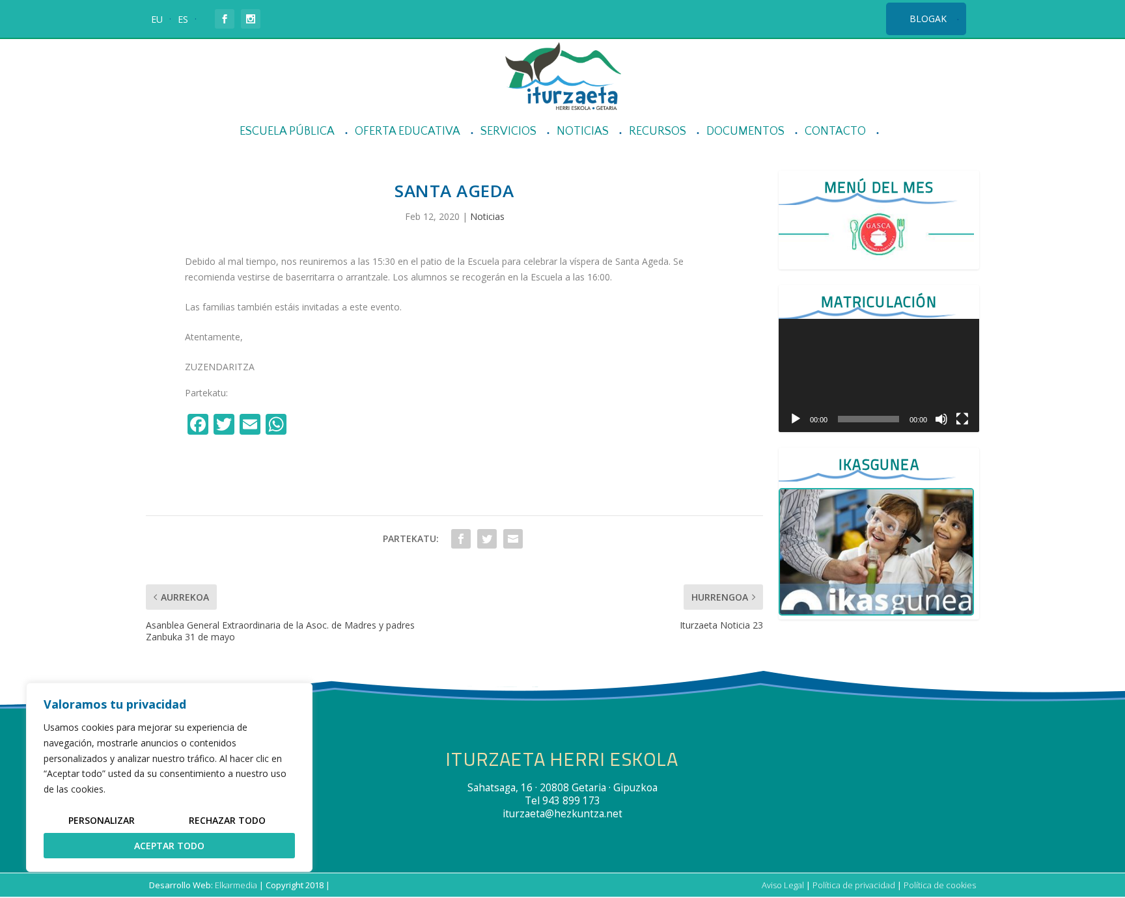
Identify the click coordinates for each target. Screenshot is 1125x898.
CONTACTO (835, 132)
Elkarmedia (236, 885)
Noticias (487, 216)
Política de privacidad (853, 885)
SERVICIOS (508, 132)
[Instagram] (304, 425)
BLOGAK (928, 18)
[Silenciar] (941, 419)
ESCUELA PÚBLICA (287, 132)
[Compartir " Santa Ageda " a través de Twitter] (487, 539)
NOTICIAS (583, 132)
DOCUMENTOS (745, 132)
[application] (879, 375)
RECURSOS (657, 132)
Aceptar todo (169, 845)
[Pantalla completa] (962, 419)
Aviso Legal (783, 885)
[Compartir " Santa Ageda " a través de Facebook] (461, 539)
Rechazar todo (227, 820)
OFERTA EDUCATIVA (407, 132)
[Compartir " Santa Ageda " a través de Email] (513, 539)
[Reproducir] (795, 419)
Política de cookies (940, 885)
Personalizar (101, 820)
